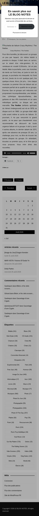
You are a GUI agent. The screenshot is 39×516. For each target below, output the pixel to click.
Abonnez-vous (26, 26)
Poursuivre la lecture (19, 32)
